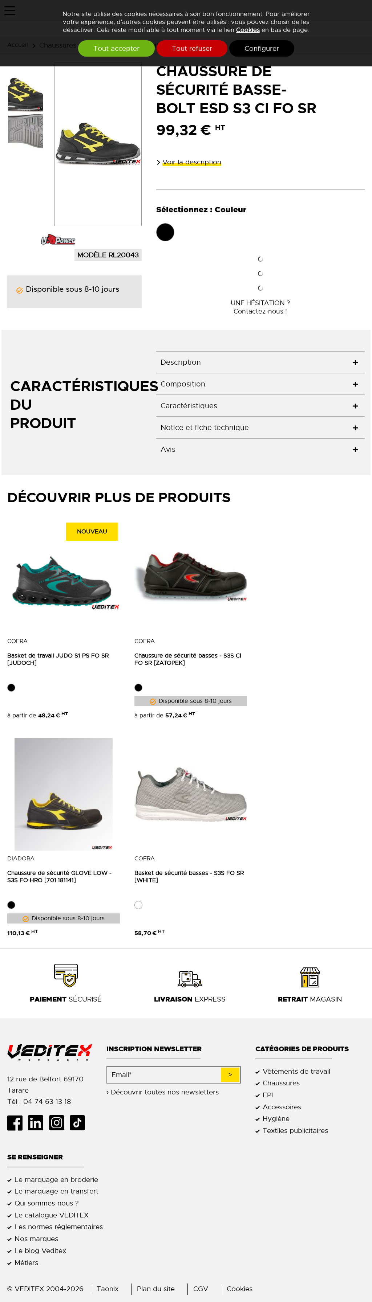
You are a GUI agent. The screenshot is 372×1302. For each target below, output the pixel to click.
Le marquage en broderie (56, 1179)
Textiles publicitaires (295, 1130)
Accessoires (282, 1106)
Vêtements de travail (296, 1071)
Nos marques (36, 1238)
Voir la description (191, 162)
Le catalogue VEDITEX (52, 1215)
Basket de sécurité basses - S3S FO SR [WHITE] (189, 876)
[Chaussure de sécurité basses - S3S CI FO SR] (190, 577)
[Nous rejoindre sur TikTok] (80, 1122)
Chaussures (281, 1083)
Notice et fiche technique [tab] (205, 427)
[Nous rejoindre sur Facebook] (17, 1122)
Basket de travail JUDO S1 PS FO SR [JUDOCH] (58, 659)
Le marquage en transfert (56, 1191)
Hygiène (276, 1118)
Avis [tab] (168, 449)
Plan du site (156, 1288)
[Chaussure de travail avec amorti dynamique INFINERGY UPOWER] (59, 240)
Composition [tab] (183, 384)
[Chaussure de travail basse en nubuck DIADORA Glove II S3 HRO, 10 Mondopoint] (63, 794)
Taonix (107, 1288)
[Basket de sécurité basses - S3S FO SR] (190, 794)
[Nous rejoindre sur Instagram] (59, 1122)
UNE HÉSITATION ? (260, 307)
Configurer (261, 48)
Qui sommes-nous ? (47, 1203)
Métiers (26, 1262)
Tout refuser (192, 48)
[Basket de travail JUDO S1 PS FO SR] (63, 577)
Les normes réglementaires (59, 1226)
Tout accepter (116, 48)
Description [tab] (181, 362)
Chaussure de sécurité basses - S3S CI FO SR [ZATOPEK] (187, 659)
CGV (200, 1288)
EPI (268, 1095)
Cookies (248, 30)
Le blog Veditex (40, 1250)
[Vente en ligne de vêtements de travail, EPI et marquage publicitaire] (49, 1052)
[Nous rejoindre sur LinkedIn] (38, 1122)
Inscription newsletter (154, 1048)
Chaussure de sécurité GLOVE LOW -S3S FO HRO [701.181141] (59, 876)
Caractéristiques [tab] (189, 405)
